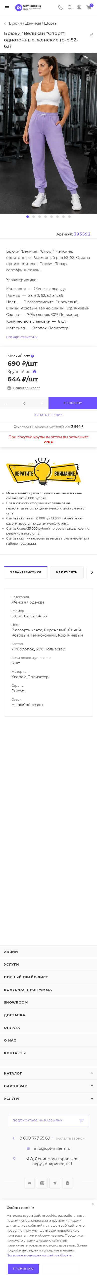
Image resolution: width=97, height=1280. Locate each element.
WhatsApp (67, 1183)
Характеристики (25, 572)
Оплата (12, 1028)
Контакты (15, 1053)
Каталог (13, 1073)
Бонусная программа (28, 990)
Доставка (14, 1015)
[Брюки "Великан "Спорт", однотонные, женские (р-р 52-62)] (48, 133)
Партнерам (16, 1086)
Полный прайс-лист (26, 977)
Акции (11, 952)
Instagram (42, 1183)
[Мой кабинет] (79, 7)
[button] (28, 216)
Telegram (54, 1183)
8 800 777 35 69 (35, 1138)
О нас (10, 1040)
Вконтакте (29, 1183)
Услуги (11, 964)
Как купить (66, 572)
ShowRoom (16, 1002)
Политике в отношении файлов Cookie (38, 1255)
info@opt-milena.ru (52, 1148)
